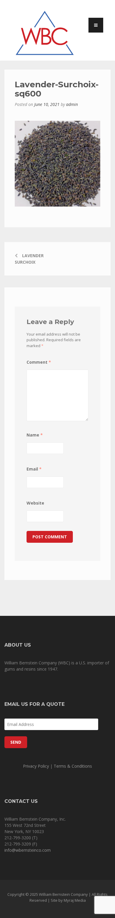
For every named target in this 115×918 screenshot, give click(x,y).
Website (35, 503)
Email (34, 469)
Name (35, 435)
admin (72, 104)
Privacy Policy (36, 766)
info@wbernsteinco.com (27, 850)
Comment (39, 362)
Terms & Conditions (73, 766)
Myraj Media (75, 900)
